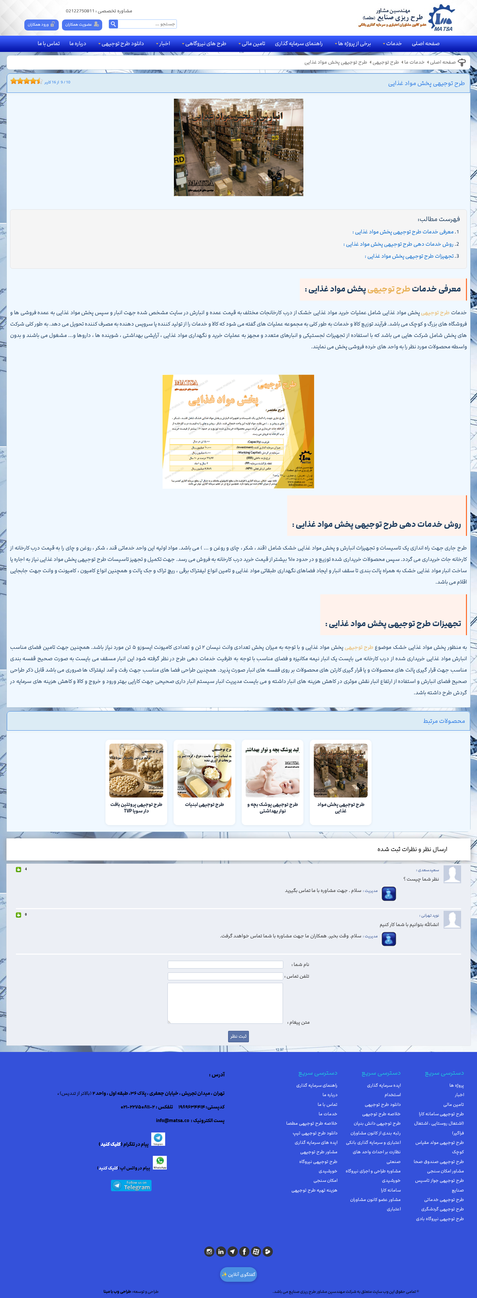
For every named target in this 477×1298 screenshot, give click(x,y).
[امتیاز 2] (15, 81)
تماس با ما (49, 43)
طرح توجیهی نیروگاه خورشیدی (318, 1166)
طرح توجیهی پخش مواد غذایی (335, 62)
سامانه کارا (391, 1190)
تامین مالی (253, 43)
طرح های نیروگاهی (205, 43)
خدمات (394, 43)
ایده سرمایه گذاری (384, 1085)
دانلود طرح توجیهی (123, 43)
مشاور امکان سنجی (445, 1171)
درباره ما (77, 43)
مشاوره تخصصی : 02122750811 (99, 11)
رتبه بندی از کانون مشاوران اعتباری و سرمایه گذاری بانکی (373, 1138)
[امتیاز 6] (28, 81)
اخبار (164, 43)
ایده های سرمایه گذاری (316, 1142)
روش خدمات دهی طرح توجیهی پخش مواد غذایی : (398, 244)
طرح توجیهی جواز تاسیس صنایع (439, 1185)
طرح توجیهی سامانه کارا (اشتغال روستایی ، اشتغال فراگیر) (439, 1123)
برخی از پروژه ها (354, 43)
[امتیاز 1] (12, 81)
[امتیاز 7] (31, 81)
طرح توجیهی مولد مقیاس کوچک (439, 1147)
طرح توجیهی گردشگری (442, 1209)
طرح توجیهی (386, 62)
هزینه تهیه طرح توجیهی (314, 1190)
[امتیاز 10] (41, 81)
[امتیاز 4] (21, 81)
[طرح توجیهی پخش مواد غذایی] (238, 149)
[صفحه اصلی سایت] (406, 17)
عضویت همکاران (78, 24)
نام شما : (300, 964)
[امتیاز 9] (38, 81)
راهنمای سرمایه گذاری (299, 43)
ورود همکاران (38, 24)
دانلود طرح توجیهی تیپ (315, 1133)
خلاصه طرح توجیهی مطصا (311, 1123)
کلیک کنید (111, 1144)
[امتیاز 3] (18, 81)
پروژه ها (456, 1085)
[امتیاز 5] (25, 81)
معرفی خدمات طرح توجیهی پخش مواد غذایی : (403, 232)
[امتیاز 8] (34, 81)
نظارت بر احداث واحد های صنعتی (377, 1157)
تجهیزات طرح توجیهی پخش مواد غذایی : (409, 256)
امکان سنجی (325, 1180)
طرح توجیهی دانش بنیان (377, 1123)
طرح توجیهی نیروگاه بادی (440, 1219)
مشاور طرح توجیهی (318, 1152)
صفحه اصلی (426, 43)
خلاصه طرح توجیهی (381, 1114)
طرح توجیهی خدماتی (444, 1199)
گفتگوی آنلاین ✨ (238, 1274)
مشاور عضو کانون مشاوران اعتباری (375, 1204)
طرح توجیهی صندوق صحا (439, 1161)
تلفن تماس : (296, 976)
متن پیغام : (298, 1022)
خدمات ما (414, 62)
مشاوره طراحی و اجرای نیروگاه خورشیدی (373, 1176)
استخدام (393, 1095)
